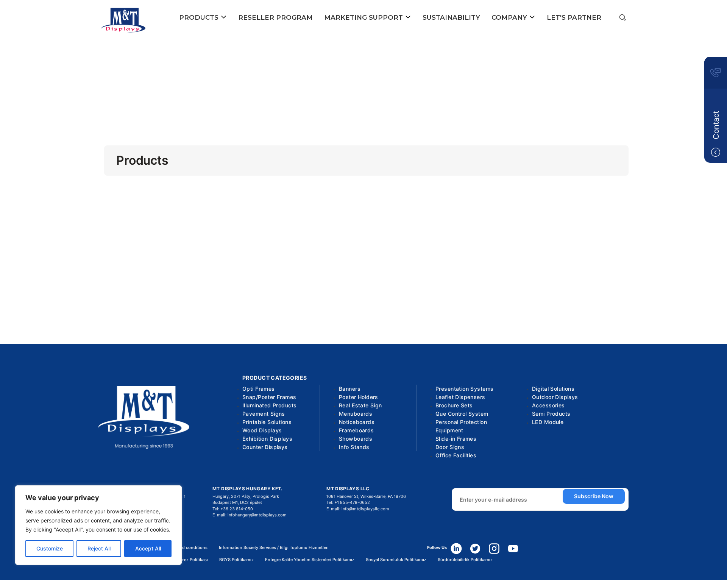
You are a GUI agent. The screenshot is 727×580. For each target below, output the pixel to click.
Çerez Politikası (192, 559)
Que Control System (461, 413)
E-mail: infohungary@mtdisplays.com (249, 515)
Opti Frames (258, 388)
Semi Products (551, 413)
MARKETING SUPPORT (364, 17)
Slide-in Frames (455, 438)
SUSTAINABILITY (451, 17)
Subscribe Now (593, 496)
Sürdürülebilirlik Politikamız (465, 559)
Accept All (148, 548)
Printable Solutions (267, 422)
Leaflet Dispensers (460, 397)
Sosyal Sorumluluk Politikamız (396, 559)
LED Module (547, 422)
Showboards (355, 438)
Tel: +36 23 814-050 (232, 508)
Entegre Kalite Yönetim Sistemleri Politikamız (309, 559)
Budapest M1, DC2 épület (237, 502)
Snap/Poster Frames (269, 397)
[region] (98, 525)
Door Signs (449, 447)
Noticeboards (356, 422)
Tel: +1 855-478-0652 (348, 502)
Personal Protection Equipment (461, 426)
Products (363, 81)
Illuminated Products (269, 405)
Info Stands (354, 447)
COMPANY (510, 17)
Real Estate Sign (360, 405)
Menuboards (355, 413)
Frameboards (356, 430)
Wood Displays (262, 430)
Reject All (99, 548)
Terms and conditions (185, 547)
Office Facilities (455, 455)
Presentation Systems (464, 388)
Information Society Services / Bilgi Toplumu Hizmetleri (274, 547)
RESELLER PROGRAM (275, 17)
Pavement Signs (263, 413)
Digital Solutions (553, 388)
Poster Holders (358, 397)
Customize (49, 548)
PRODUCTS (199, 17)
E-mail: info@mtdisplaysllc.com (357, 508)
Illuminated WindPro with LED (363, 106)
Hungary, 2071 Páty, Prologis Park (245, 496)
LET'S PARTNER (574, 17)
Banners (349, 388)
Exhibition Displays (267, 438)
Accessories (548, 405)
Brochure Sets (454, 405)
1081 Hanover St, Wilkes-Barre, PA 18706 (366, 496)
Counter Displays (265, 447)
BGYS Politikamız (236, 559)
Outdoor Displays (555, 397)
